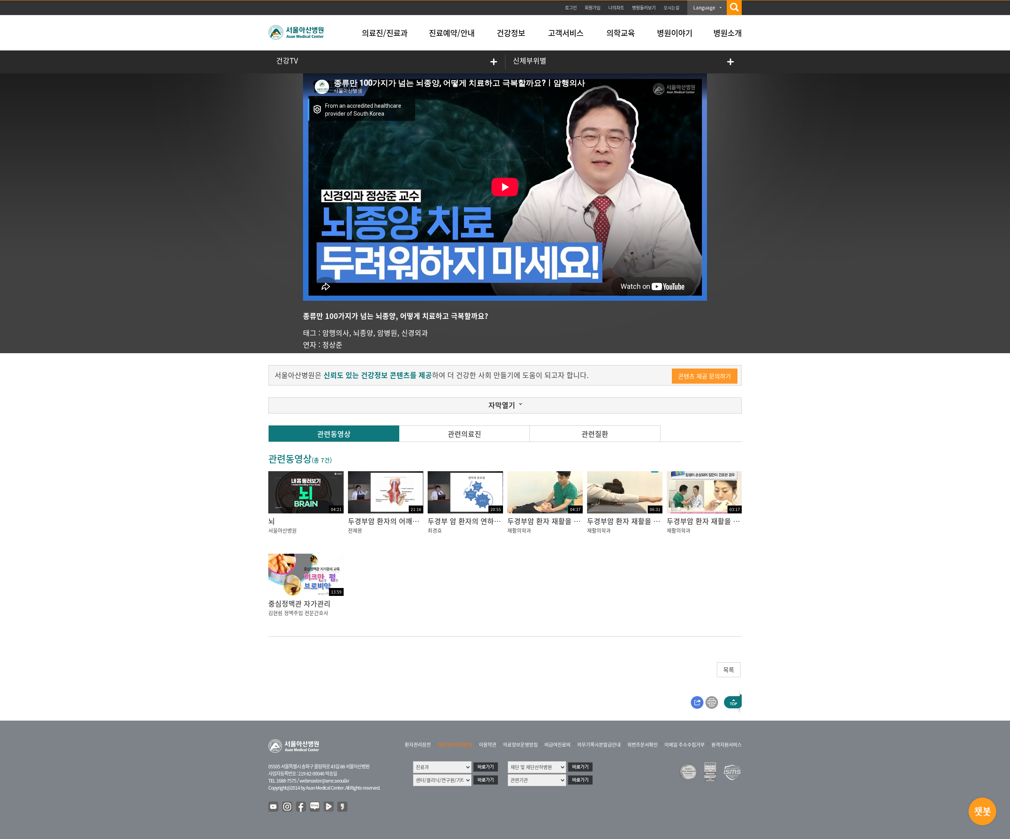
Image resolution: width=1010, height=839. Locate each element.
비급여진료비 (557, 744)
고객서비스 (566, 33)
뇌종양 (363, 333)
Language (704, 7)
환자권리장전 (418, 744)
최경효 (435, 530)
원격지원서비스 (726, 744)
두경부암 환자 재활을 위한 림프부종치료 (568, 521)
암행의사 (335, 333)
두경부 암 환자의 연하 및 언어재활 (479, 521)
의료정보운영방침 (520, 744)
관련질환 (595, 434)
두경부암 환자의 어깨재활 (387, 521)
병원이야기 (674, 33)
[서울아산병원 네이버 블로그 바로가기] (315, 807)
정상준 (332, 344)
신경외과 (414, 333)
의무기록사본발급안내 (599, 744)
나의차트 (616, 7)
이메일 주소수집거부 (684, 744)
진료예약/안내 (452, 33)
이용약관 (487, 744)
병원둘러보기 (644, 7)
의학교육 (620, 33)
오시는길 (671, 7)
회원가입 (592, 7)
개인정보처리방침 (455, 744)
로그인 (571, 7)
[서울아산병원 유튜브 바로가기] (273, 807)
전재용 (355, 530)
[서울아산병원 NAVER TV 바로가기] (329, 807)
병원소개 (727, 33)
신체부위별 (529, 60)
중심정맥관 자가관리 (299, 603)
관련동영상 (334, 434)
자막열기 (501, 405)
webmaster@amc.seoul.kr (324, 780)
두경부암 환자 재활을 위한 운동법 (638, 521)
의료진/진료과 (385, 33)
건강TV (287, 60)
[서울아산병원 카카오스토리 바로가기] (342, 807)
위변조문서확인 (642, 744)
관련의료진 (464, 434)
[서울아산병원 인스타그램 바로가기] (287, 807)
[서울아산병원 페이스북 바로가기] (301, 807)
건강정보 (511, 33)
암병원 (387, 333)
